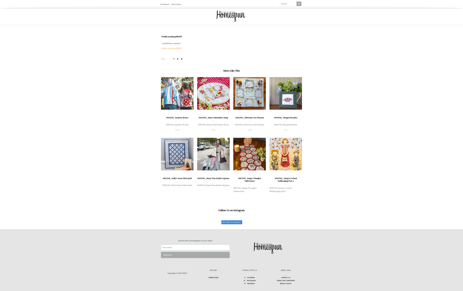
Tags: (163, 59)
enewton (168, 44)
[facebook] (173, 59)
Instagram (251, 280)
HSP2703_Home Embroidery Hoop (213, 117)
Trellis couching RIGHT (171, 48)
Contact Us (285, 277)
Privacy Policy (286, 283)
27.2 (285, 130)
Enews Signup (176, 4)
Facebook (251, 277)
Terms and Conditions (286, 280)
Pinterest (251, 283)
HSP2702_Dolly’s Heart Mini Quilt (177, 178)
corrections (213, 277)
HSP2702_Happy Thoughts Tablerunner (249, 179)
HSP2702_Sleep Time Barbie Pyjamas (213, 178)
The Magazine (165, 4)
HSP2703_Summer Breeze (177, 117)
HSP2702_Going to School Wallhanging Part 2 (286, 179)
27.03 (177, 130)
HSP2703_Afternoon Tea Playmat (249, 117)
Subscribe (167, 255)
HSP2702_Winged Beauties (285, 117)
